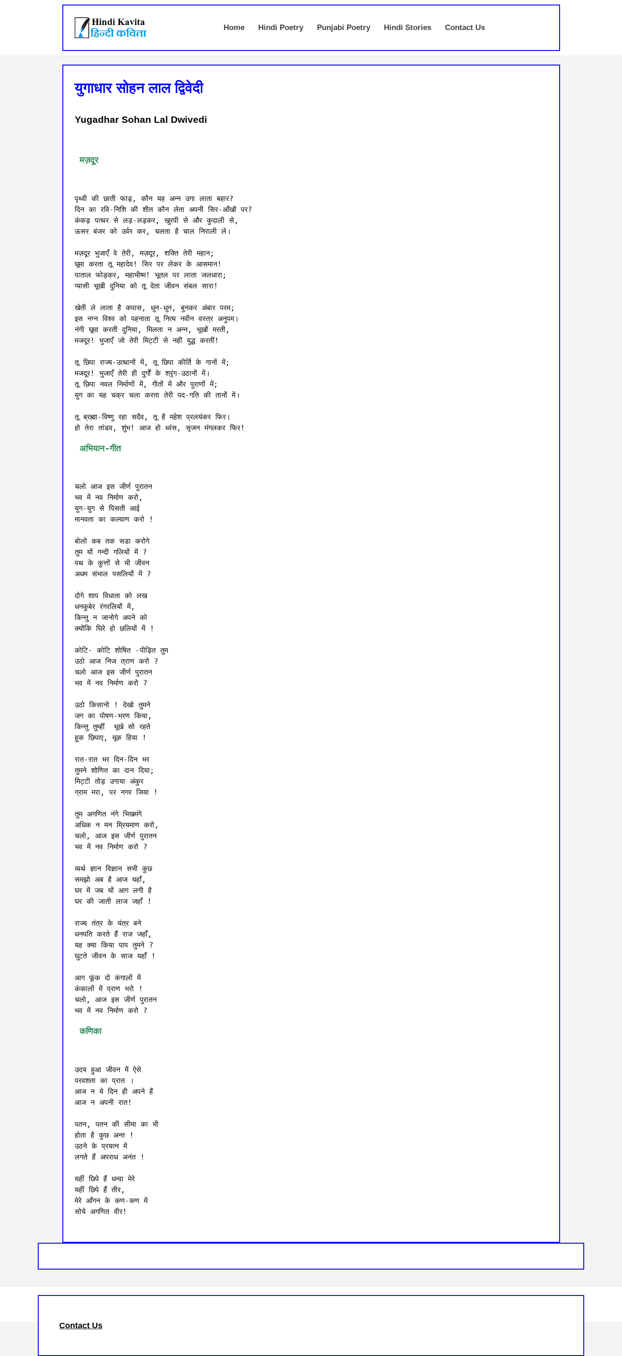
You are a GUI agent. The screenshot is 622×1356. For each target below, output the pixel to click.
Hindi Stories (407, 27)
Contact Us (465, 27)
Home (234, 27)
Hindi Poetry (280, 27)
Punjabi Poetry (343, 27)
